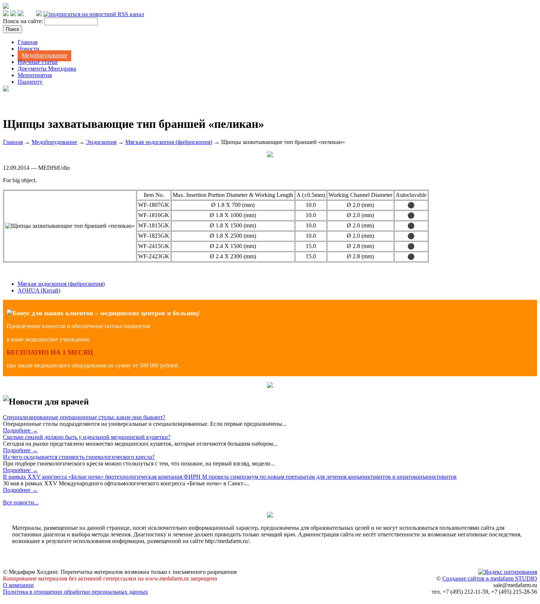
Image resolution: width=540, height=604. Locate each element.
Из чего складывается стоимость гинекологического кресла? (79, 457)
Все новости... (21, 502)
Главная (27, 42)
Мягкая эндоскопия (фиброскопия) (168, 142)
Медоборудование (44, 55)
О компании (18, 585)
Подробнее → (20, 430)
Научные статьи (38, 62)
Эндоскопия (101, 142)
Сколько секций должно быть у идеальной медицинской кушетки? (86, 437)
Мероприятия (35, 75)
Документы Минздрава (47, 68)
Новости (28, 49)
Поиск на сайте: (23, 21)
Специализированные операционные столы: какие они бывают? (84, 417)
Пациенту (30, 82)
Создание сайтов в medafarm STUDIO (489, 578)
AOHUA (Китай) (39, 290)
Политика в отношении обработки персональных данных (75, 592)
